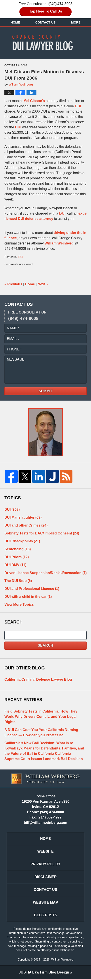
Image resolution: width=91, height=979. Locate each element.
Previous (13, 284)
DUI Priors (16, 557)
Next (43, 284)
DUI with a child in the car (28, 596)
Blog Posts (45, 915)
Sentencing (17, 549)
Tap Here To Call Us (45, 11)
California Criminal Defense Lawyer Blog (38, 679)
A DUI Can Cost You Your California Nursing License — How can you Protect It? (41, 732)
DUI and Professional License (31, 589)
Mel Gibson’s (34, 101)
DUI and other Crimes (25, 525)
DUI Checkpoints (22, 541)
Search (45, 645)
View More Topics (19, 604)
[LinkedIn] (39, 476)
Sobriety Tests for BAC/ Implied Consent (41, 533)
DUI (78, 106)
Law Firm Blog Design (44, 972)
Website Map (45, 902)
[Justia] (52, 476)
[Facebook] (11, 476)
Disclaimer (45, 877)
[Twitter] (25, 476)
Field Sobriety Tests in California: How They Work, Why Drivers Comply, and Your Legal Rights (40, 716)
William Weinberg (59, 243)
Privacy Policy (45, 864)
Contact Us (45, 22)
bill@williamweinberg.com (45, 822)
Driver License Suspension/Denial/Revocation (45, 573)
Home (15, 22)
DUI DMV (15, 565)
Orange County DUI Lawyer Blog (45, 42)
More (75, 22)
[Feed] (66, 476)
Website (45, 851)
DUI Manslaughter (23, 517)
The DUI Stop (18, 581)
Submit (45, 391)
